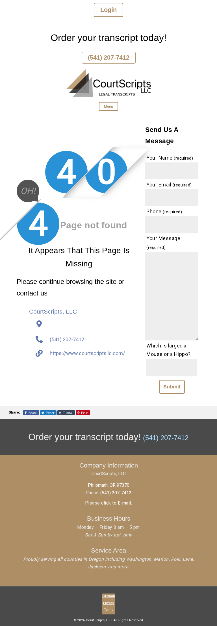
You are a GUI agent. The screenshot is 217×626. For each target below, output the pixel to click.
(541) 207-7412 (108, 57)
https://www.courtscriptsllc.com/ (87, 353)
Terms (108, 610)
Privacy (108, 603)
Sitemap (108, 596)
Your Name (169, 158)
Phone (164, 211)
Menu (108, 106)
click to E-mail (116, 503)
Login (108, 9)
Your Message (163, 242)
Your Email (169, 185)
